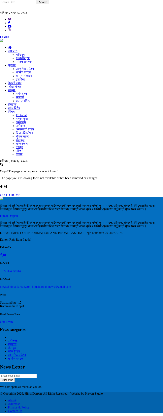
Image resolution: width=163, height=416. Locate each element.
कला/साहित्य (23, 101)
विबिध (11, 111)
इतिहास (12, 104)
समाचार (12, 51)
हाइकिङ (20, 79)
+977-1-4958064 (10, 271)
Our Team (6, 322)
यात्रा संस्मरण (24, 76)
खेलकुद (20, 140)
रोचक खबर (22, 136)
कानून (19, 147)
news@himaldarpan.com (15, 286)
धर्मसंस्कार (22, 143)
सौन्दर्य (19, 150)
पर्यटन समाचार (24, 61)
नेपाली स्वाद (14, 83)
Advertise (14, 404)
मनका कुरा (22, 118)
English (5, 36)
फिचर (19, 154)
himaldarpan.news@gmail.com (51, 286)
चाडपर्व (20, 97)
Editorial (21, 115)
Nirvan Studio (94, 393)
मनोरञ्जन (21, 93)
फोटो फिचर (14, 86)
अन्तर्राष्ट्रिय (23, 58)
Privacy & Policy (18, 407)
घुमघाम (12, 65)
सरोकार (20, 125)
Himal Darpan (9, 215)
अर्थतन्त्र (21, 122)
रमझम (12, 90)
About (12, 400)
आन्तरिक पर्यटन (25, 68)
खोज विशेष (14, 108)
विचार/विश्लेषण (24, 133)
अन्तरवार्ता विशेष (25, 129)
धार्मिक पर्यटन (23, 72)
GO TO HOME (10, 195)
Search (43, 2)
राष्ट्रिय (20, 54)
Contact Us (15, 411)
